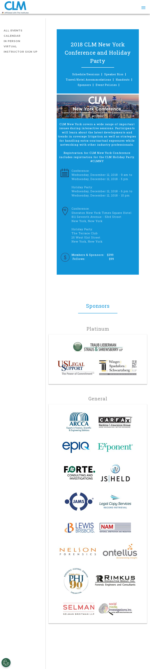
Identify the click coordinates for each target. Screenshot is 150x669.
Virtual (10, 46)
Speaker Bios (113, 74)
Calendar (12, 36)
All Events (13, 30)
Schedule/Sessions (86, 74)
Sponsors (84, 85)
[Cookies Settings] (6, 662)
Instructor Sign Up (21, 51)
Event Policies (106, 85)
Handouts (123, 79)
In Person (12, 41)
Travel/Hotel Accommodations (88, 79)
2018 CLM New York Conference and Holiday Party (98, 52)
